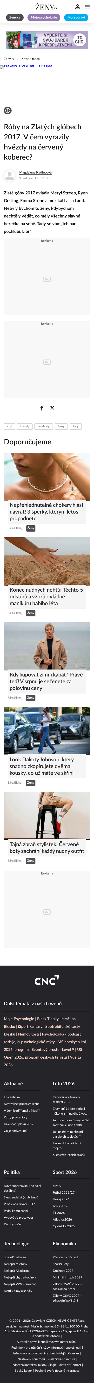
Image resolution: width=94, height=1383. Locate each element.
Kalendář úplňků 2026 (19, 1124)
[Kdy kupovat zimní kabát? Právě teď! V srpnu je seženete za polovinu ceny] (47, 646)
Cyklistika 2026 (64, 1226)
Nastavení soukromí (31, 1359)
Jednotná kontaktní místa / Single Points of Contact (46, 1365)
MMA (57, 1186)
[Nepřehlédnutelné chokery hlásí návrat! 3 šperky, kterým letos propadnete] (47, 477)
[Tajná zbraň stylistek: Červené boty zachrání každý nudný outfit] (47, 816)
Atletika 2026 (62, 1219)
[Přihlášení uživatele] (77, 7)
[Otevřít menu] (87, 7)
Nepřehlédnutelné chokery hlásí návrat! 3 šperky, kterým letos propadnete (46, 511)
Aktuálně (13, 1083)
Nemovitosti (28, 1034)
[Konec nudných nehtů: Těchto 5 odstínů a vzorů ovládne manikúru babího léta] (47, 561)
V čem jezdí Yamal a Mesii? (22, 1110)
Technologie (16, 1243)
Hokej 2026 (61, 1199)
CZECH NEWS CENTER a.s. (65, 1320)
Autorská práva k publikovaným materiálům (46, 1342)
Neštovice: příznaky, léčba (21, 1104)
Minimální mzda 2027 (67, 1277)
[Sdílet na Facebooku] (42, 408)
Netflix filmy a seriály (18, 1291)
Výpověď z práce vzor (18, 1217)
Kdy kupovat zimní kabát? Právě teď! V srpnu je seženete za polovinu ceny (46, 681)
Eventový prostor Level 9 (53, 1050)
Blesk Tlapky (48, 1019)
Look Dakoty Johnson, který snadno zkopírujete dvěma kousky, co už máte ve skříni (42, 766)
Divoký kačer (13, 1224)
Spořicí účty (61, 1264)
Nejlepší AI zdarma (16, 1270)
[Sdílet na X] (52, 408)
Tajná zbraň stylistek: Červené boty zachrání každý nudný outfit (47, 848)
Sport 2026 (65, 1172)
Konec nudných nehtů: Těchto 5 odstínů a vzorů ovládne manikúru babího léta (46, 596)
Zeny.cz (9, 59)
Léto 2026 (64, 1083)
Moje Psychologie (19, 1019)
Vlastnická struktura (61, 1359)
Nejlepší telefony (15, 1264)
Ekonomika (64, 1243)
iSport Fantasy (30, 1027)
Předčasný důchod (65, 1257)
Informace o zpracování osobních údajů (39, 1353)
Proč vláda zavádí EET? (19, 1204)
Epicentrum (12, 1097)
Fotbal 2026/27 (64, 1192)
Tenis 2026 (60, 1206)
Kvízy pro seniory (15, 1117)
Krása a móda (30, 59)
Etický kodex (23, 1370)
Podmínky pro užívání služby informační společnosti (46, 1347)
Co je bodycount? (15, 1131)
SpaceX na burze (15, 1257)
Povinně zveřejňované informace (57, 1370)
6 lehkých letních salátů (69, 1155)
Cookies (73, 1353)
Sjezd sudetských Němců (21, 1197)
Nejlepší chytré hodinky (20, 1277)
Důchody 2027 (63, 1270)
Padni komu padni (16, 1211)
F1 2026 (59, 1213)
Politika (12, 1172)
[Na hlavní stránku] (47, 7)
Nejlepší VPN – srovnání (20, 1284)
